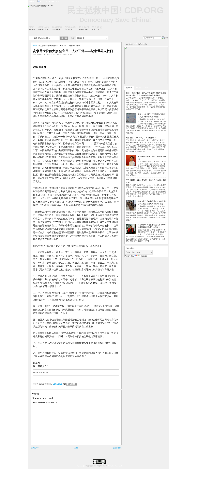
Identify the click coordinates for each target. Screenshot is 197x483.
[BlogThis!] (70, 384)
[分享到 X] (73, 384)
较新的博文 (35, 448)
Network (57, 28)
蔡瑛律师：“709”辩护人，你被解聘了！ (141, 138)
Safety (70, 28)
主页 (76, 448)
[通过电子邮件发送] (67, 384)
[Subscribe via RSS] (133, 38)
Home (32, 28)
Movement (43, 28)
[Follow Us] (123, 38)
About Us (83, 28)
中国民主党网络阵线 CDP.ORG (97, 466)
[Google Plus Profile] (119, 38)
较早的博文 (117, 448)
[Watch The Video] (114, 38)
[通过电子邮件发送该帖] (64, 384)
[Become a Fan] (128, 38)
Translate (144, 256)
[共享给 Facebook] (75, 384)
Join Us (97, 28)
